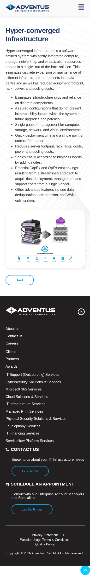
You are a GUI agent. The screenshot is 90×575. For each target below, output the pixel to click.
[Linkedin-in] (81, 311)
